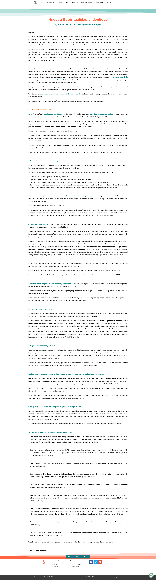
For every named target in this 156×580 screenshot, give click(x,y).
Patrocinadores (75, 569)
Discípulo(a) (91, 576)
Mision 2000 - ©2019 (49, 576)
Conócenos (56, 569)
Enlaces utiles (82, 577)
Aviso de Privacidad (76, 564)
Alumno (56, 566)
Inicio (55, 564)
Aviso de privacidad (93, 578)
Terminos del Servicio (84, 578)
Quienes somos (98, 576)
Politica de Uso (75, 566)
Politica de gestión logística (113, 578)
